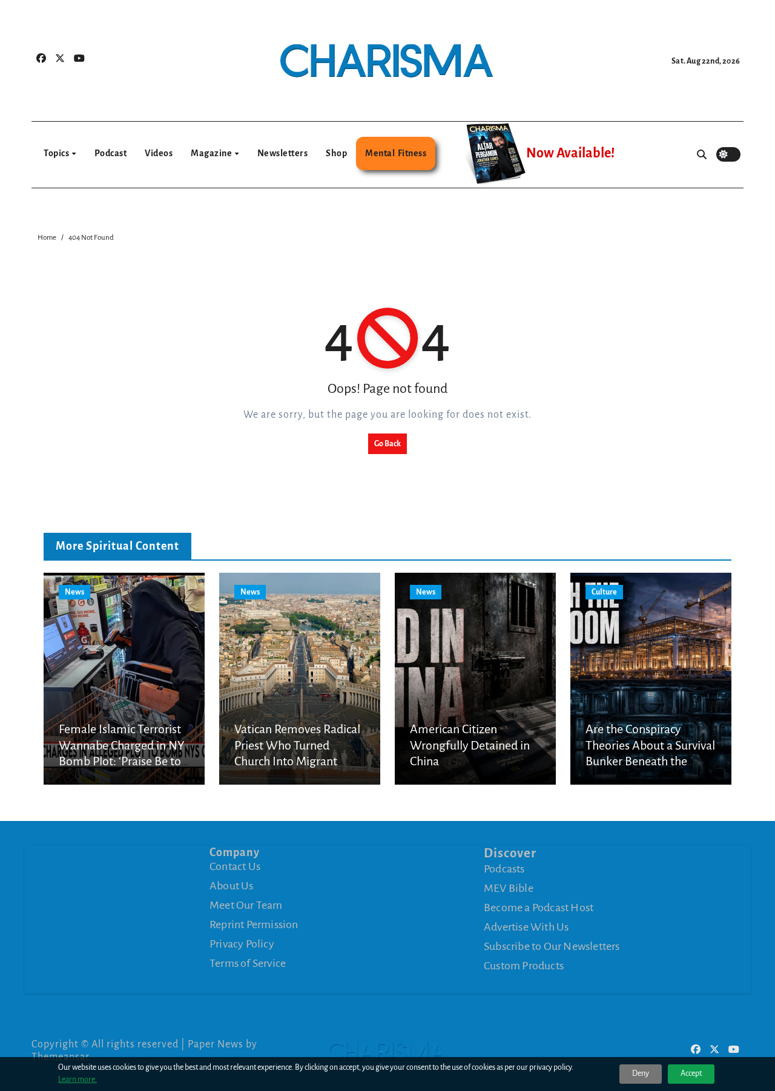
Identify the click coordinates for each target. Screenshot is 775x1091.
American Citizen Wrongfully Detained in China (470, 745)
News (74, 592)
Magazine (212, 153)
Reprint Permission (253, 924)
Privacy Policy (241, 944)
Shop (336, 153)
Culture (604, 592)
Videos (159, 153)
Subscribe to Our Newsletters (552, 946)
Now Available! (570, 153)
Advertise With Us (526, 926)
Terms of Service (247, 963)
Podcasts (504, 868)
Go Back (387, 444)
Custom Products (524, 965)
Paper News (215, 1044)
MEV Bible (508, 888)
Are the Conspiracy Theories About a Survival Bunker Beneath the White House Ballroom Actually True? (650, 761)
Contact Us (234, 866)
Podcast (110, 153)
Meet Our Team (246, 905)
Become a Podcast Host (538, 907)
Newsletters (282, 153)
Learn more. (77, 1079)
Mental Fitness (395, 153)
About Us (231, 886)
